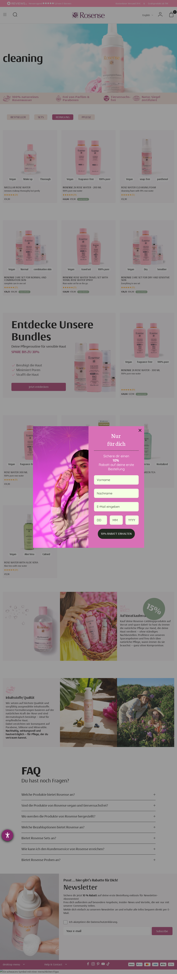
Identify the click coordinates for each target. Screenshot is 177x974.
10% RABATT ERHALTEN (116, 533)
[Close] (140, 430)
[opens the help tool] (7, 835)
